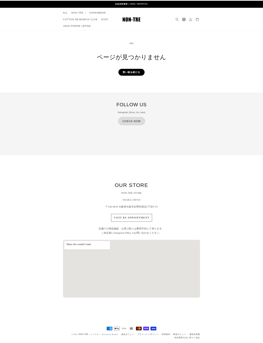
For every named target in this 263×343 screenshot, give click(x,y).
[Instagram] (184, 19)
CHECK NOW (132, 121)
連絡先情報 (194, 334)
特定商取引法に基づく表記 (187, 337)
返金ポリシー (127, 334)
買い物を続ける (131, 72)
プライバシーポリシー (148, 334)
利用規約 (166, 334)
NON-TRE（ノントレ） (90, 334)
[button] (79, 12)
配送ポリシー (179, 334)
